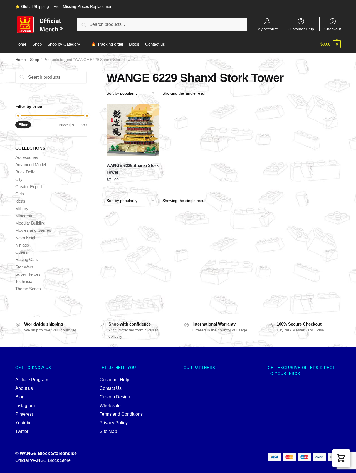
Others (21, 252)
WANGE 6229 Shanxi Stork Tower (133, 168)
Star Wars (24, 267)
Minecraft (23, 215)
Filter (23, 125)
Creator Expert (28, 186)
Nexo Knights (27, 237)
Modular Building (30, 223)
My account (267, 29)
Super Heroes (28, 274)
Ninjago (22, 245)
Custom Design (115, 397)
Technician (24, 281)
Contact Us (111, 388)
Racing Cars (26, 259)
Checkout (332, 29)
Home (20, 59)
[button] (341, 458)
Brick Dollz (25, 171)
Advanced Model (30, 164)
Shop (34, 59)
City (19, 179)
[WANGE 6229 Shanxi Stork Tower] (133, 130)
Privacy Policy (114, 422)
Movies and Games (33, 230)
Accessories (26, 157)
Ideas (20, 201)
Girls (19, 193)
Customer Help (301, 29)
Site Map (108, 431)
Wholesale (110, 405)
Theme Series (28, 288)
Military (21, 208)
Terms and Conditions (121, 414)
